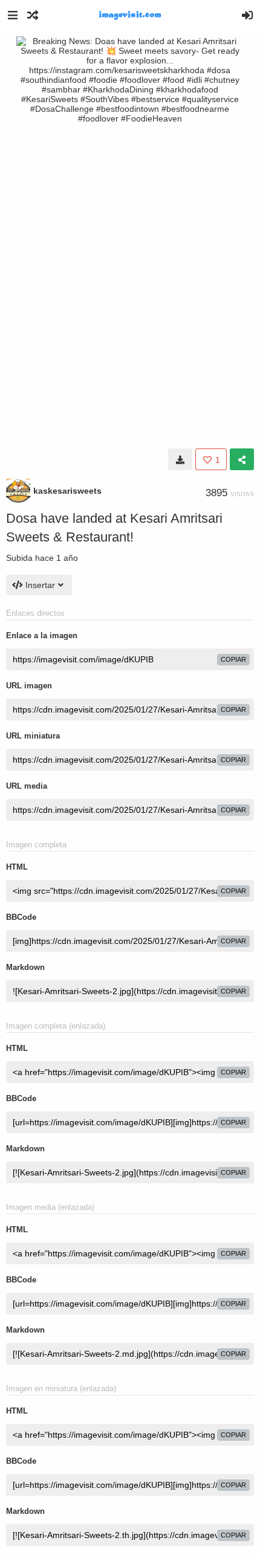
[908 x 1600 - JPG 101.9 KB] (180, 459)
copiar (233, 659)
